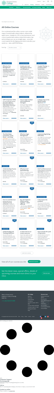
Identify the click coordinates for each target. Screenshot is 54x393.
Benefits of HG (44, 299)
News (43, 7)
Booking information (32, 308)
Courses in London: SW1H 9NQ (33, 303)
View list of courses (33, 261)
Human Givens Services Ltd (10, 316)
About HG (27, 4)
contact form (12, 391)
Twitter (43, 316)
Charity (42, 4)
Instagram (48, 316)
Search (51, 1)
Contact (33, 316)
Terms (19, 316)
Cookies (29, 316)
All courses (7, 21)
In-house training (36, 7)
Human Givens (22, 4)
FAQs (29, 310)
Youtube (41, 318)
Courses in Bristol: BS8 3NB (33, 305)
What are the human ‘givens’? (45, 296)
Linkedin (45, 316)
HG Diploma (16, 41)
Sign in (44, 1)
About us (49, 7)
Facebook (40, 316)
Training (31, 4)
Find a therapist (44, 308)
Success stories (26, 7)
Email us (4, 296)
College (5, 21)
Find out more (46, 273)
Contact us (39, 1)
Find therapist (48, 4)
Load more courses (26, 253)
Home (2, 21)
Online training (31, 299)
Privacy (22, 316)
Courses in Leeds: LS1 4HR (33, 307)
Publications (37, 4)
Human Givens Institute (45, 306)
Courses (11, 7)
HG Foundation (44, 305)
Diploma (18, 7)
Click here (2, 382)
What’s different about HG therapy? (46, 301)
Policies (26, 316)
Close (1, 378)
